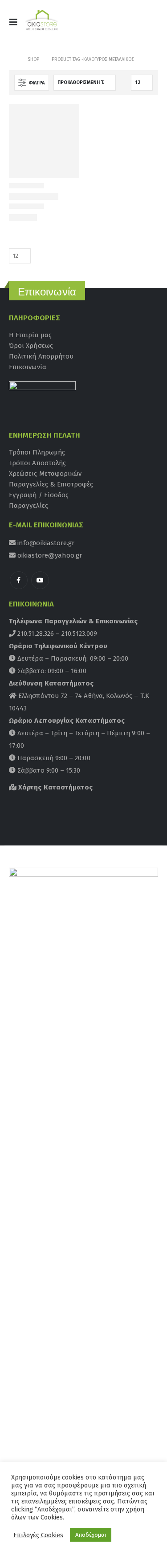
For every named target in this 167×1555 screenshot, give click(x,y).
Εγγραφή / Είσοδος (39, 495)
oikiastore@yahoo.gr (49, 555)
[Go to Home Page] (12, 59)
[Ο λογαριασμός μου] (126, 25)
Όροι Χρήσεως (31, 346)
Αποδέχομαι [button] (90, 1534)
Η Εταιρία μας (30, 335)
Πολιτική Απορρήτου (41, 356)
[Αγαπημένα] (147, 25)
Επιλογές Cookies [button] (38, 1535)
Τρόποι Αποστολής (37, 463)
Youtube (40, 580)
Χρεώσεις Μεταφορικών (45, 474)
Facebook (19, 580)
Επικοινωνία (27, 367)
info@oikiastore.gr (45, 543)
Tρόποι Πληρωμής (37, 452)
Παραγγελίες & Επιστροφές (51, 484)
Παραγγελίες (28, 506)
